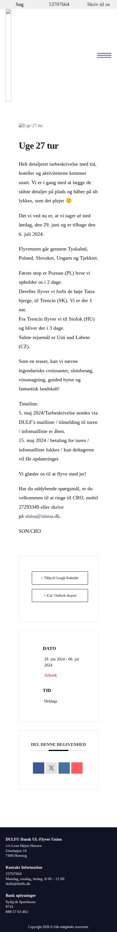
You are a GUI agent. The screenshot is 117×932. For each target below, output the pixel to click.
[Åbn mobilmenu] (104, 55)
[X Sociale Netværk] (51, 768)
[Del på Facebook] (38, 768)
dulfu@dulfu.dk (18, 884)
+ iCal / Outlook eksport (60, 596)
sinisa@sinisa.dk (42, 516)
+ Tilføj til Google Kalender (60, 578)
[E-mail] (77, 768)
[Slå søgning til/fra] (10, 4)
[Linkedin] (64, 768)
